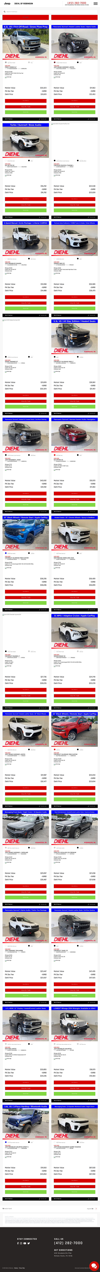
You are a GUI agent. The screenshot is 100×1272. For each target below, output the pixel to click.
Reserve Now (25, 112)
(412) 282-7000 (77, 3)
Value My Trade (25, 107)
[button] (47, 41)
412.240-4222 (43, 119)
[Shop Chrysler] (7, 3)
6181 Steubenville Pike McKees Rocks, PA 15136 (77, 5)
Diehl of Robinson (8, 119)
